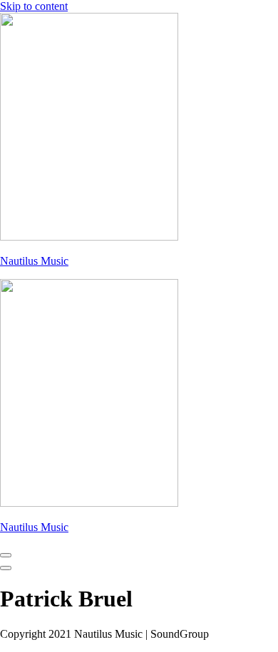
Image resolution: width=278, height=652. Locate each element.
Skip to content (34, 6)
